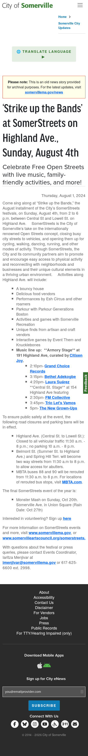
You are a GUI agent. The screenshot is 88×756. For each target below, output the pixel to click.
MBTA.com (72, 482)
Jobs (44, 617)
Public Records (44, 627)
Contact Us (44, 602)
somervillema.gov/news (44, 92)
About (44, 592)
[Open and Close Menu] (80, 5)
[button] (44, 54)
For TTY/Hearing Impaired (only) (44, 632)
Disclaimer (44, 607)
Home (62, 16)
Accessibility (44, 597)
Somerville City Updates (69, 25)
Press (44, 622)
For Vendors (44, 612)
